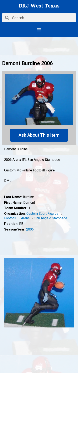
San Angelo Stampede (51, 218)
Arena (25, 218)
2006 (30, 229)
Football (10, 218)
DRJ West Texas (39, 5)
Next (71, 292)
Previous (7, 292)
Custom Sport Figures (42, 214)
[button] (39, 29)
